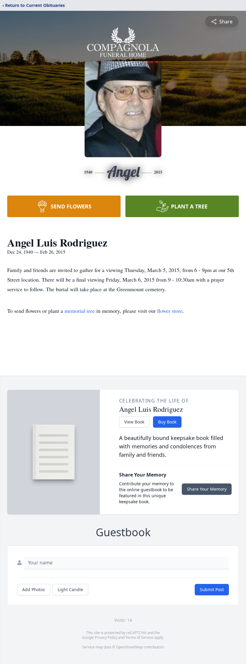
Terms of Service (139, 637)
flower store (169, 310)
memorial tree (79, 310)
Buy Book (167, 422)
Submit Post (212, 589)
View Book (134, 422)
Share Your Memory (206, 489)
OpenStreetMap (129, 647)
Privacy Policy (106, 637)
